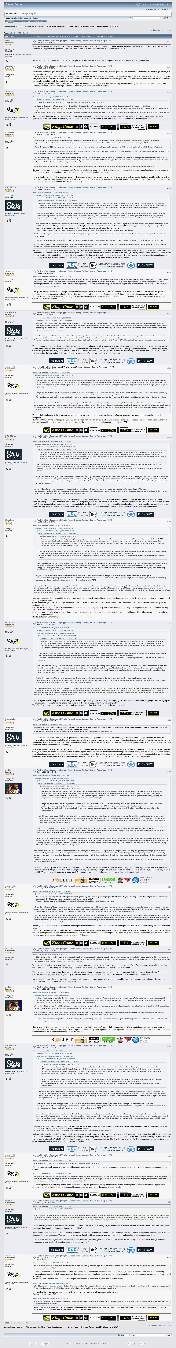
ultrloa (8, 770)
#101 (169, 42)
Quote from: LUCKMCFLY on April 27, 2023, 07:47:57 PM (52, 276)
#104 (169, 133)
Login (29, 21)
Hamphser (9, 520)
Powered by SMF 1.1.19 (75, 1344)
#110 (169, 521)
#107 (169, 314)
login (26, 14)
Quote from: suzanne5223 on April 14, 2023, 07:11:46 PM (54, 99)
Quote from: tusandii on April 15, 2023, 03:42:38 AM (50, 97)
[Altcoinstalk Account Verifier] (10, 798)
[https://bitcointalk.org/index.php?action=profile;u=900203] (10, 124)
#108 (169, 368)
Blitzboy (8, 1201)
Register (36, 21)
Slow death (10, 719)
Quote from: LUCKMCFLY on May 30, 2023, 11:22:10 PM (51, 525)
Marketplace (31, 26)
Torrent (35, 18)
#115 (169, 950)
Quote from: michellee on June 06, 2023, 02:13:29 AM (51, 992)
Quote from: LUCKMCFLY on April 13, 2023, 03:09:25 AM (55, 198)
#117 (169, 1046)
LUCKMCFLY (10, 187)
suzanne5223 (10, 91)
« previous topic (154, 30)
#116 (169, 988)
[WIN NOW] (154, 308)
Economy (20, 26)
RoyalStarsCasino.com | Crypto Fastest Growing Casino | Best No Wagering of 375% (83, 26)
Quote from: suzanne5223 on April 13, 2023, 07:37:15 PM (54, 195)
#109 (169, 437)
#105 (169, 188)
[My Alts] (10, 220)
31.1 (30, 18)
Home (10, 21)
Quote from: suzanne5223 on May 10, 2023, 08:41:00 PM (52, 441)
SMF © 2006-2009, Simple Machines (97, 1344)
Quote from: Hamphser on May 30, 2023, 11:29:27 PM (51, 775)
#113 (169, 771)
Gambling (41, 26)
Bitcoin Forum (9, 26)
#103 (169, 92)
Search (22, 21)
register (33, 14)
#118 (169, 1156)
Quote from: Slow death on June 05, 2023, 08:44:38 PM (51, 891)
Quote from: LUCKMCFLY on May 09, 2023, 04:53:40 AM (51, 372)
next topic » (166, 30)
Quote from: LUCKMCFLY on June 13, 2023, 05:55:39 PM (52, 1160)
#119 (169, 1202)
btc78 (7, 41)
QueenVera (10, 66)
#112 (169, 720)
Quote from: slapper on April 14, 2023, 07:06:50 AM (50, 192)
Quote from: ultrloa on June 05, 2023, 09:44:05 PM (50, 954)
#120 (169, 1258)
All (27, 33)
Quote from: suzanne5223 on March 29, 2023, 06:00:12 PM (57, 200)
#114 (169, 887)
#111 (169, 623)
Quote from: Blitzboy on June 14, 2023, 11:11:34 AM (50, 1263)
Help (16, 21)
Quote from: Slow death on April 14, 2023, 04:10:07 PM (51, 138)
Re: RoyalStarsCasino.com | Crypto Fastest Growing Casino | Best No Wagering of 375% (74, 41)
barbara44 (9, 132)
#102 (169, 67)
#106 (169, 272)
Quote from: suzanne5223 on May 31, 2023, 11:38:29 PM (52, 724)
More (43, 21)
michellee (9, 949)
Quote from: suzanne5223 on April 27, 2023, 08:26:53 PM (52, 318)
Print (168, 33)
